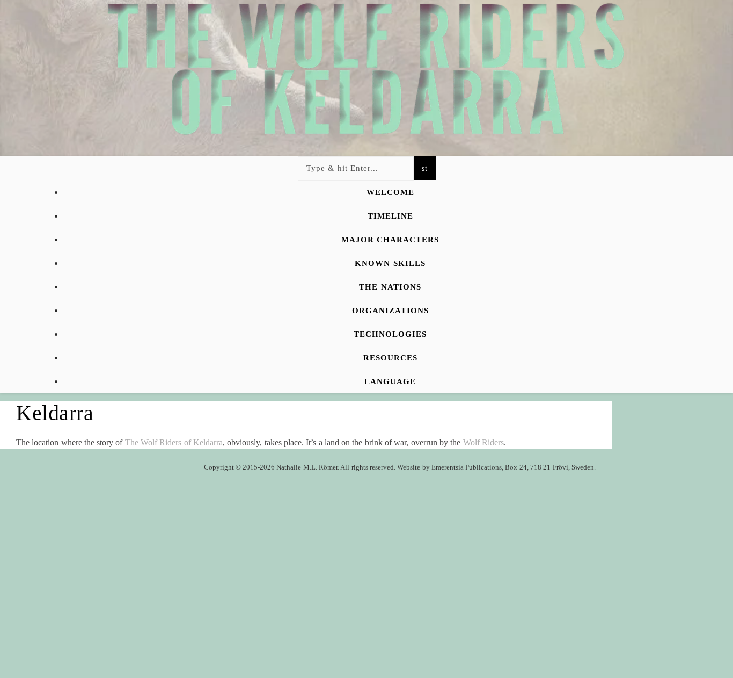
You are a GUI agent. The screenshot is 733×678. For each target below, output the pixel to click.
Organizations (390, 310)
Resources (390, 358)
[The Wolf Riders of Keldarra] (366, 38)
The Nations (390, 287)
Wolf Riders (483, 442)
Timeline (390, 216)
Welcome (390, 192)
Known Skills (390, 263)
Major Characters (390, 239)
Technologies (390, 334)
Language (390, 381)
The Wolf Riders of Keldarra (174, 442)
